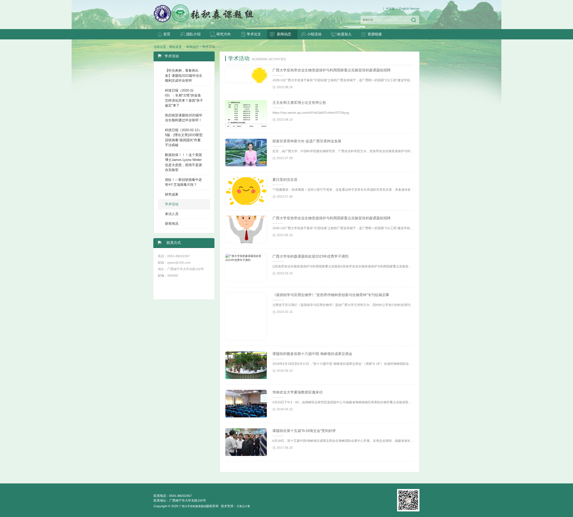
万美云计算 (243, 506)
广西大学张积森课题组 (192, 506)
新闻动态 (192, 47)
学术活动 (208, 47)
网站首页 (175, 47)
